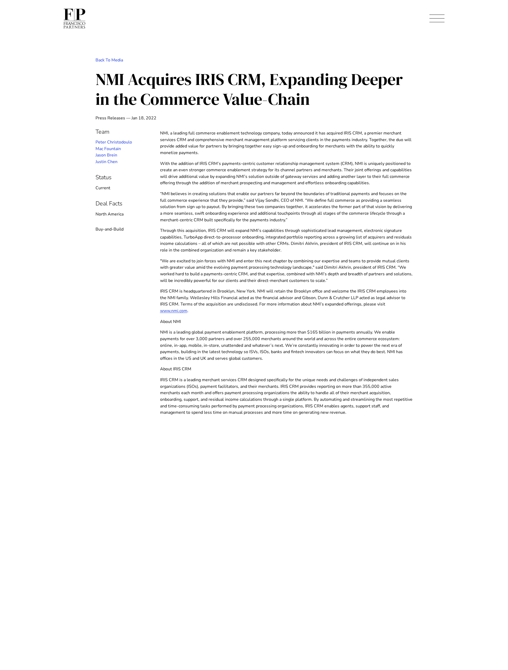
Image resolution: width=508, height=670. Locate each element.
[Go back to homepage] (74, 19)
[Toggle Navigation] (436, 18)
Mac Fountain (108, 149)
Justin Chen (106, 162)
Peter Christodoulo (114, 142)
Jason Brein (106, 155)
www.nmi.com (173, 311)
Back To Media (109, 60)
